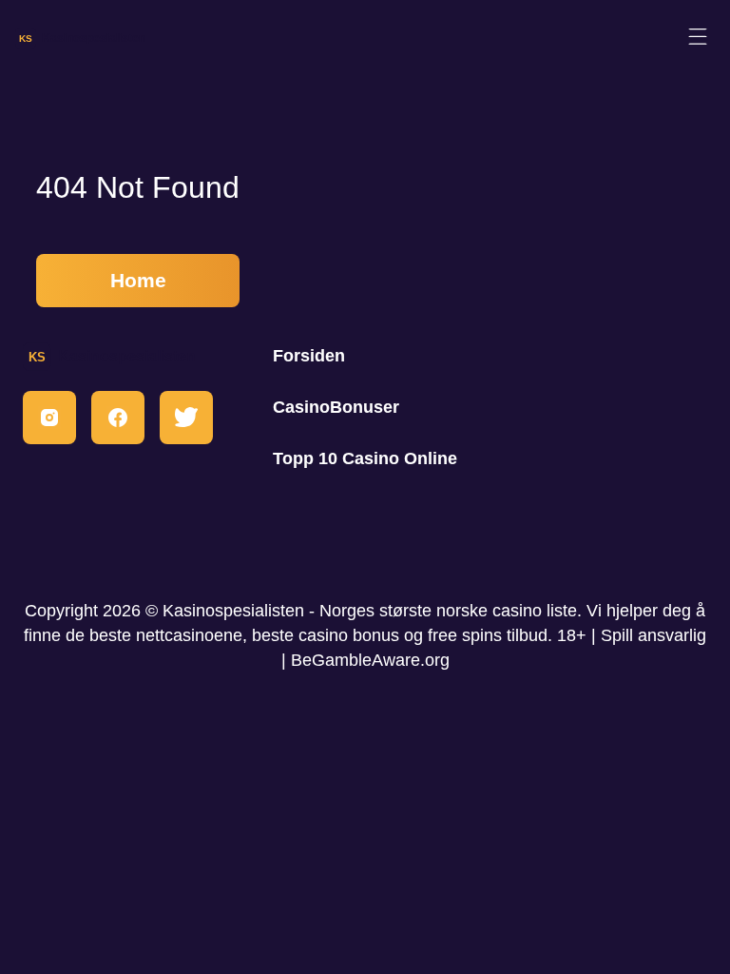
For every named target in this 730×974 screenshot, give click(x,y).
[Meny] (698, 38)
